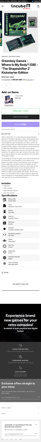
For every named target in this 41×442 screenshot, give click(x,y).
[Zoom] (6, 49)
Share (6, 272)
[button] (18, 80)
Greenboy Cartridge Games (11, 56)
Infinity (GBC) (19, 96)
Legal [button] (4, 413)
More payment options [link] (8, 129)
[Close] (36, 424)
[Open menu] (4, 6)
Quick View (8, 105)
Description (6, 134)
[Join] (34, 433)
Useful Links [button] (6, 408)
